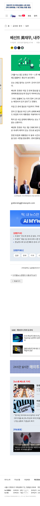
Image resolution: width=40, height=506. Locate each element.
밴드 (22, 47)
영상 (20, 15)
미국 (32, 255)
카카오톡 (12, 47)
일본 (17, 255)
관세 (24, 255)
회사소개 (7, 479)
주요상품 (17, 479)
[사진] (23, 390)
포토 (29, 15)
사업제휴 (27, 479)
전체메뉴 (6, 15)
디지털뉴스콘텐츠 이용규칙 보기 (24, 275)
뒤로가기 (17, 281)
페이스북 (15, 47)
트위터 (18, 47)
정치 (35, 15)
